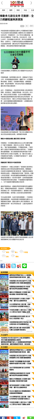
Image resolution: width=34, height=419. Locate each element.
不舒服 (25, 252)
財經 (18, 10)
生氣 (7, 256)
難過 (16, 256)
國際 (10, 10)
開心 (16, 252)
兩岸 (3, 10)
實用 (7, 252)
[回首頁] (17, 6)
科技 (25, 10)
